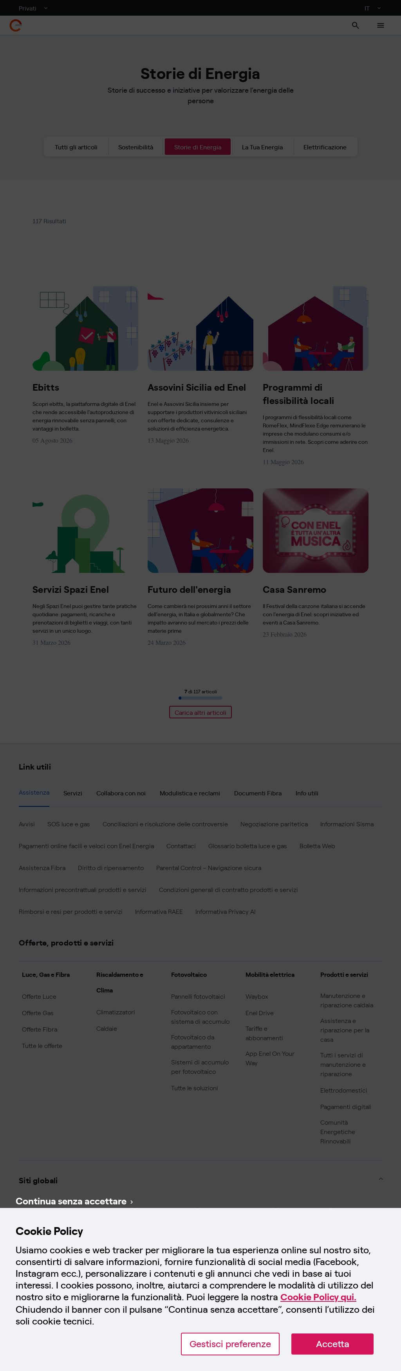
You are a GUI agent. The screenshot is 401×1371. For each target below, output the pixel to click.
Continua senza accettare (71, 1200)
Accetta (332, 1343)
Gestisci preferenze (230, 1343)
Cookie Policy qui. (318, 1297)
